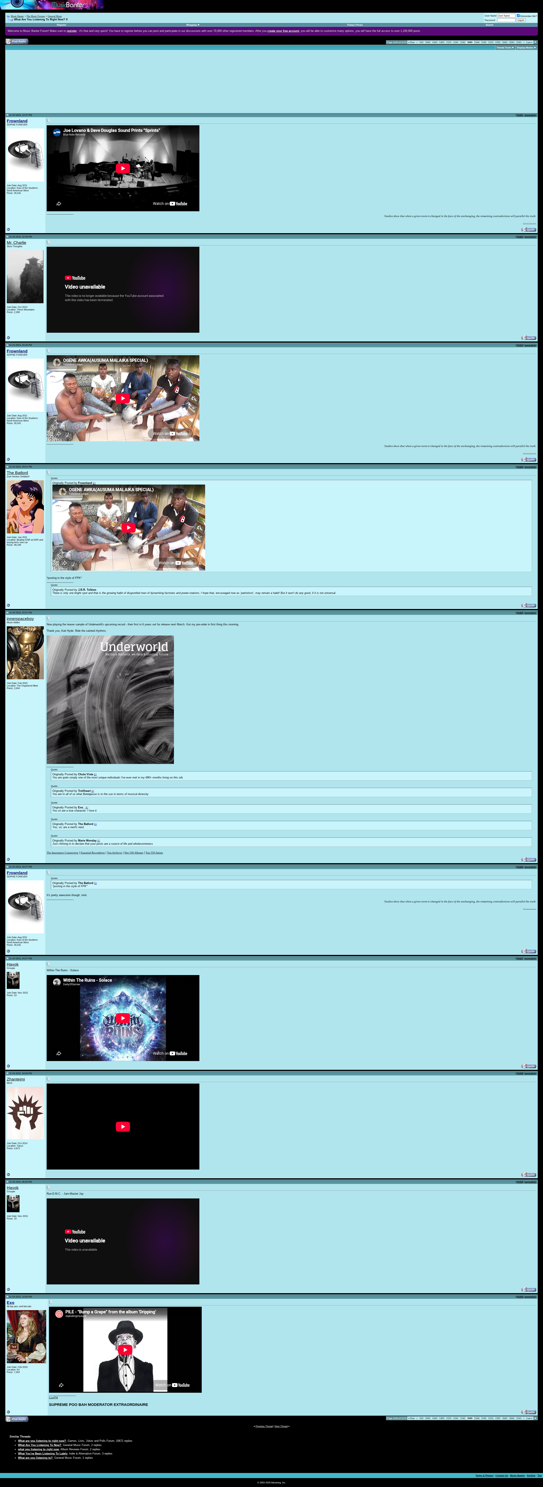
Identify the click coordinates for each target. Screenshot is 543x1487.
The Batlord (17, 473)
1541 (455, 42)
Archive (531, 1475)
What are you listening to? (35, 1457)
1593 (497, 42)
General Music (55, 16)
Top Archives (114, 852)
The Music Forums (36, 16)
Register (61, 25)
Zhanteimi (16, 1079)
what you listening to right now (38, 1449)
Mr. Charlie (16, 242)
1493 (441, 42)
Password (490, 20)
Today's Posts (355, 25)
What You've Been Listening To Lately (42, 1453)
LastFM (53, 1397)
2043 (511, 42)
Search (489, 25)
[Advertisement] (42, 81)
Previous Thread (264, 1426)
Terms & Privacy (484, 1475)
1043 (427, 42)
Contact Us (501, 1475)
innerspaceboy (20, 618)
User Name (491, 15)
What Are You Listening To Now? (39, 1445)
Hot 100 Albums (134, 852)
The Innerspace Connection (62, 852)
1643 (504, 42)
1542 (462, 42)
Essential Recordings (93, 852)
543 (421, 42)
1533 (448, 42)
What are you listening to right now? (42, 1440)
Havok (13, 964)
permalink (530, 115)
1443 (434, 42)
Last (529, 42)
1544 (476, 42)
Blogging (191, 25)
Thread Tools (504, 47)
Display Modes (525, 47)
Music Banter (17, 16)
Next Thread (281, 1426)
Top (539, 1475)
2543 (518, 42)
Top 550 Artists (154, 852)
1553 (490, 42)
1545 (483, 42)
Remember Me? (528, 16)
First (411, 42)
